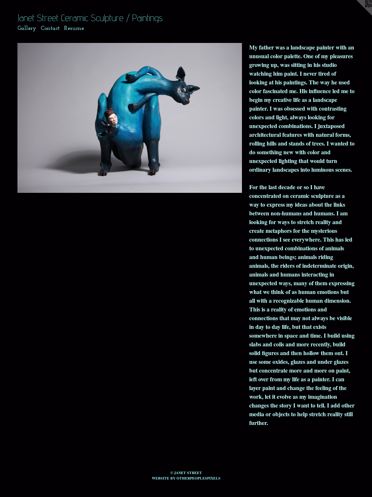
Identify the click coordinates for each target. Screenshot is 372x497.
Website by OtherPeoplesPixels (186, 478)
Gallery (26, 28)
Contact (50, 28)
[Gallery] (129, 118)
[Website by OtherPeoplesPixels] (357, 14)
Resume (74, 28)
